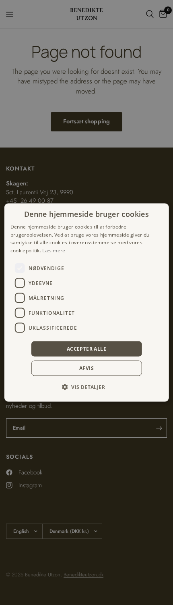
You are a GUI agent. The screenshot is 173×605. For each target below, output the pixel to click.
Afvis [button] (86, 368)
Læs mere (53, 250)
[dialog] (86, 302)
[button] (86, 387)
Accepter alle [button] (86, 348)
